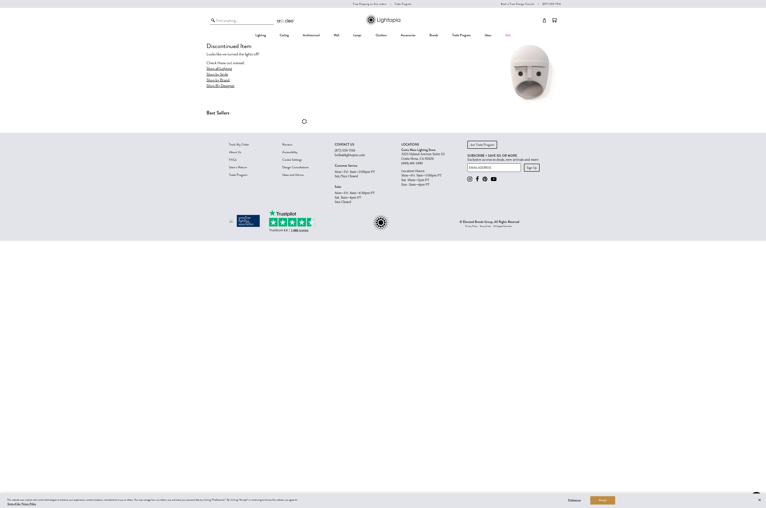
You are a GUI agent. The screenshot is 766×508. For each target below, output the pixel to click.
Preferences (574, 500)
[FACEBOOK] (477, 179)
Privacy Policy (471, 226)
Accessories (408, 35)
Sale (508, 35)
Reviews (287, 144)
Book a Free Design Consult (517, 4)
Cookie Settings (292, 159)
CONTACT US (344, 144)
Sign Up (532, 167)
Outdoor (381, 35)
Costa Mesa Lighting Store (418, 150)
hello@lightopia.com (350, 155)
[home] (383, 24)
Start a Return (238, 167)
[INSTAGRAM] (469, 179)
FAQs (233, 159)
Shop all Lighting (219, 68)
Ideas (488, 35)
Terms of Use (485, 226)
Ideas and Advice (293, 174)
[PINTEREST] (485, 179)
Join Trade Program (482, 144)
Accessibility (289, 152)
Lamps (357, 35)
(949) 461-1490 (412, 163)
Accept (603, 500)
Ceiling (284, 35)
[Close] (759, 500)
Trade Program (403, 4)
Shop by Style (217, 74)
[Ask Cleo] (286, 20)
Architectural (311, 35)
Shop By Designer (220, 86)
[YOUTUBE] (494, 179)
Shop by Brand (218, 80)
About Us (235, 152)
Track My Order (239, 144)
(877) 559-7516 (551, 4)
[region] (383, 500)
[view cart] (554, 20)
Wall (336, 35)
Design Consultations (295, 167)
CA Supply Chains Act (502, 226)
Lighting (260, 35)
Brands (433, 35)
